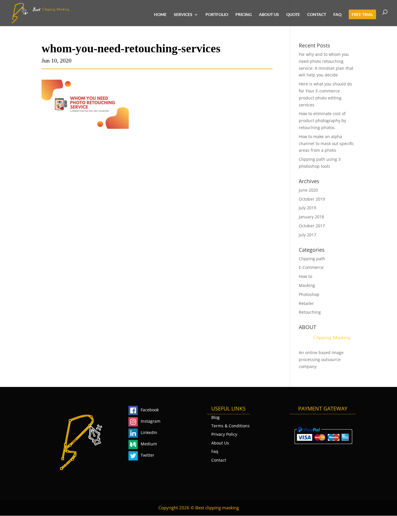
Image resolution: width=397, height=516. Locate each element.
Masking (307, 285)
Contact (316, 15)
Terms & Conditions (230, 425)
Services (183, 15)
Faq (337, 15)
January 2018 (311, 216)
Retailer (306, 303)
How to (305, 276)
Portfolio (216, 15)
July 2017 (307, 235)
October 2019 (312, 199)
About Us (269, 15)
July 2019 (307, 207)
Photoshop (309, 294)
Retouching (310, 312)
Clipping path (312, 258)
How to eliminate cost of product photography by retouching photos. (322, 120)
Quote (293, 15)
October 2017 (312, 225)
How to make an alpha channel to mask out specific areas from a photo (326, 143)
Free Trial (362, 15)
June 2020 (308, 190)
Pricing (243, 15)
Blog (215, 417)
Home (160, 15)
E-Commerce (311, 267)
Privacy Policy (224, 434)
